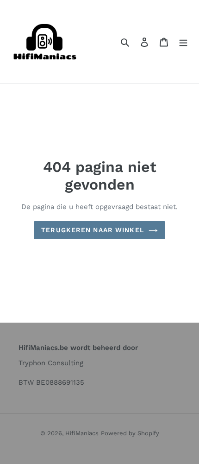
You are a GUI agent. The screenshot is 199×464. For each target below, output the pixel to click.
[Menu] (183, 42)
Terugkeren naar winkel (92, 230)
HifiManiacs (82, 433)
